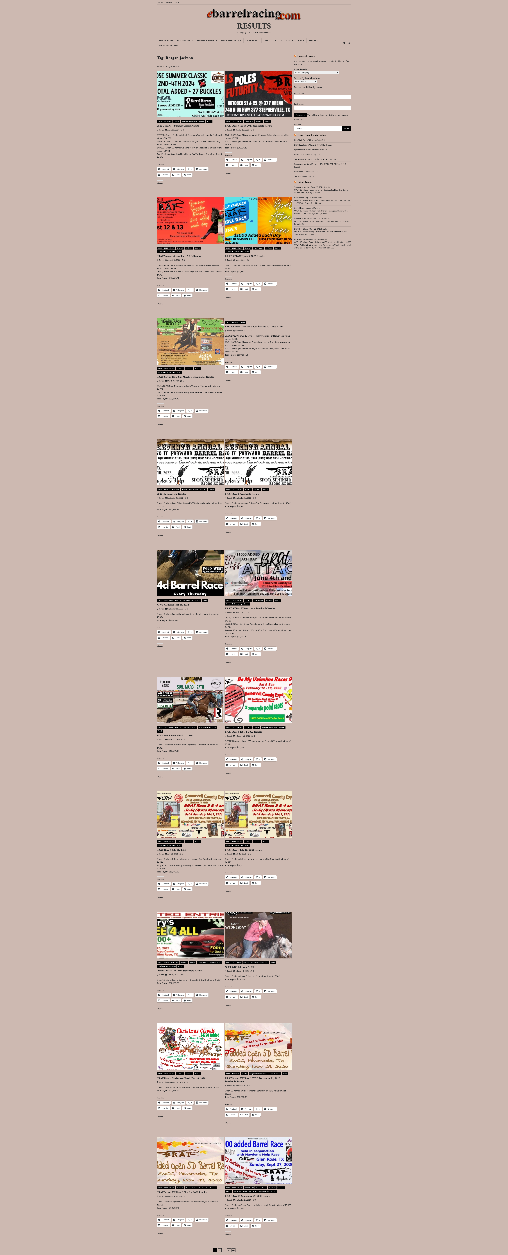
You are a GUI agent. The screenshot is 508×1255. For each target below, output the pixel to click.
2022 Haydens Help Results (171, 493)
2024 (160, 121)
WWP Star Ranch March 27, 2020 (175, 735)
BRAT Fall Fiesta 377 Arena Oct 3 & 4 (309, 140)
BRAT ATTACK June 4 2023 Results (244, 256)
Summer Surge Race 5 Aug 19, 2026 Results (312, 187)
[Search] (348, 42)
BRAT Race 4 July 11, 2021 (171, 849)
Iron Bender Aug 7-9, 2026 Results (308, 197)
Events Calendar (205, 40)
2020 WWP (249, 1188)
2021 (160, 842)
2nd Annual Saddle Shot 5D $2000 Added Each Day (315, 159)
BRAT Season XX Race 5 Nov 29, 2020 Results (182, 1192)
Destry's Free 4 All (171, 962)
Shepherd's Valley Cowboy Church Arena (265, 1074)
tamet (161, 130)
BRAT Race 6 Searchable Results (242, 493)
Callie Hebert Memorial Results (307, 208)
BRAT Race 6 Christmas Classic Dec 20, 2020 (181, 1078)
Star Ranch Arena (189, 727)
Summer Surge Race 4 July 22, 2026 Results (312, 218)
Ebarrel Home (166, 40)
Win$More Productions (167, 966)
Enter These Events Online (311, 135)
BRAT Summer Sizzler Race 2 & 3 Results (179, 256)
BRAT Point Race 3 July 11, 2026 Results (310, 229)
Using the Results (230, 40)
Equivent (167, 121)
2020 (299, 40)
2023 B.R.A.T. (237, 121)
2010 (288, 40)
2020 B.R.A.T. (169, 1074)
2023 (228, 121)
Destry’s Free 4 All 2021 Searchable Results (179, 970)
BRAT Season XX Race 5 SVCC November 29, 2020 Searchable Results (252, 1080)
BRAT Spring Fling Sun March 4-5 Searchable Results (185, 376)
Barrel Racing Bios (168, 45)
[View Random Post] (343, 42)
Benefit (167, 489)
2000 (277, 40)
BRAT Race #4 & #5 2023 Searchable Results (248, 125)
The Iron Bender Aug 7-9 (304, 176)
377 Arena (249, 121)
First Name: (299, 93)
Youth (209, 121)
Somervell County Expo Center (193, 121)
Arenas (312, 40)
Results (176, 121)
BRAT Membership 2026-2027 (306, 172)
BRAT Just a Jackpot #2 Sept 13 (307, 154)
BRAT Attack (258, 248)
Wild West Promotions (191, 600)
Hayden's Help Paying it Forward (194, 489)
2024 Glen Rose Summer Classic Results (178, 125)
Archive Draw (261, 1188)
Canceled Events (306, 56)
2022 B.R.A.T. (237, 489)
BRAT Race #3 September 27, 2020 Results (247, 1196)
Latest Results (252, 40)
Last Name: (299, 104)
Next (233, 1250)
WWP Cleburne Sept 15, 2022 (173, 604)
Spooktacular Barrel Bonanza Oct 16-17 (310, 149)
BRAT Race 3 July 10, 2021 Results (243, 849)
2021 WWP (236, 962)
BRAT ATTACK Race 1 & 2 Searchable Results (250, 608)
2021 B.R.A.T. (169, 842)
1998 (266, 40)
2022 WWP (168, 600)
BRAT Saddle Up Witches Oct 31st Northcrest (313, 145)
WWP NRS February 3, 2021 (240, 967)
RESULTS (254, 26)
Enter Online (183, 40)
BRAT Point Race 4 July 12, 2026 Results (310, 239)
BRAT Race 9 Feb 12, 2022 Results (243, 731)
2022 (228, 322)
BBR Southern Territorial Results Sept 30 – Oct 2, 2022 (254, 326)
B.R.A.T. (180, 248)
